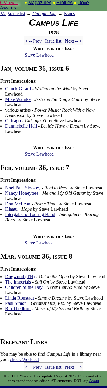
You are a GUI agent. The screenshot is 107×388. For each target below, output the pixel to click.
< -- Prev (33, 41)
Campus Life (44, 13)
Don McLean (17, 203)
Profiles (64, 2)
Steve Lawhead (39, 54)
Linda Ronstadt (19, 297)
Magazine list (12, 13)
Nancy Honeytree (21, 193)
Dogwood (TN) (20, 276)
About (94, 381)
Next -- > (73, 41)
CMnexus (9, 2)
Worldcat (24, 359)
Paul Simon (16, 303)
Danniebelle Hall (21, 125)
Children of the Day (24, 287)
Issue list (53, 41)
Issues (69, 13)
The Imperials (18, 281)
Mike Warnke (18, 99)
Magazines (39, 2)
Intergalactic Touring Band (30, 214)
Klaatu (11, 209)
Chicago (13, 120)
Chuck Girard (18, 88)
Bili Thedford (18, 308)
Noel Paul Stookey (22, 187)
